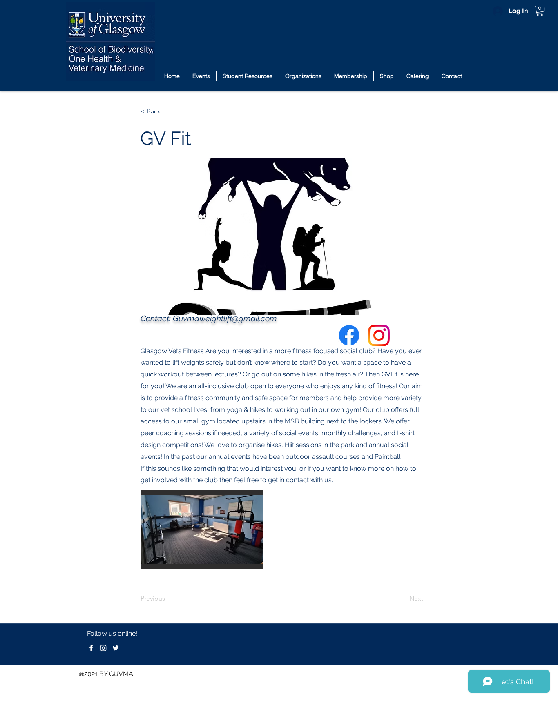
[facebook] (91, 648)
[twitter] (116, 648)
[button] (540, 11)
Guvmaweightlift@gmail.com (225, 318)
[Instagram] (103, 648)
